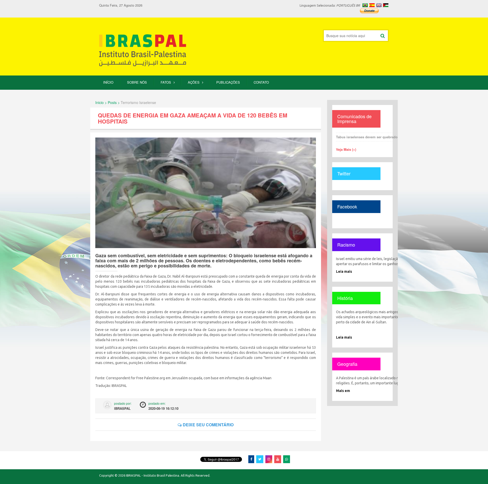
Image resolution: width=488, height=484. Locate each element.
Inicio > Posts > (107, 102)
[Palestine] (385, 5)
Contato (261, 82)
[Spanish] (372, 5)
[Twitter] (259, 459)
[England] (379, 5)
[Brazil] (365, 5)
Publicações (228, 82)
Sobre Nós (137, 82)
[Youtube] (277, 459)
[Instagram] (268, 459)
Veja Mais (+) (346, 149)
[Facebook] (251, 459)
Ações (194, 82)
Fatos (166, 82)
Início (108, 82)
